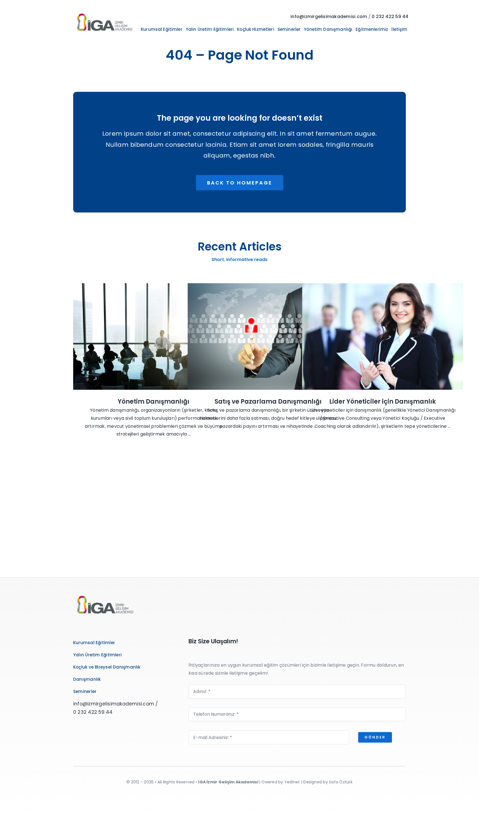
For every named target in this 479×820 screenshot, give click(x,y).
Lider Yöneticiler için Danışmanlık (382, 401)
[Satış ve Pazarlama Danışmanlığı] (268, 336)
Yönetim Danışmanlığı (153, 401)
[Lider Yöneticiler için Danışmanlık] (382, 336)
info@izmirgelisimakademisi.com (329, 16)
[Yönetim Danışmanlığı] (153, 336)
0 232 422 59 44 (390, 16)
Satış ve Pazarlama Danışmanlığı (268, 401)
